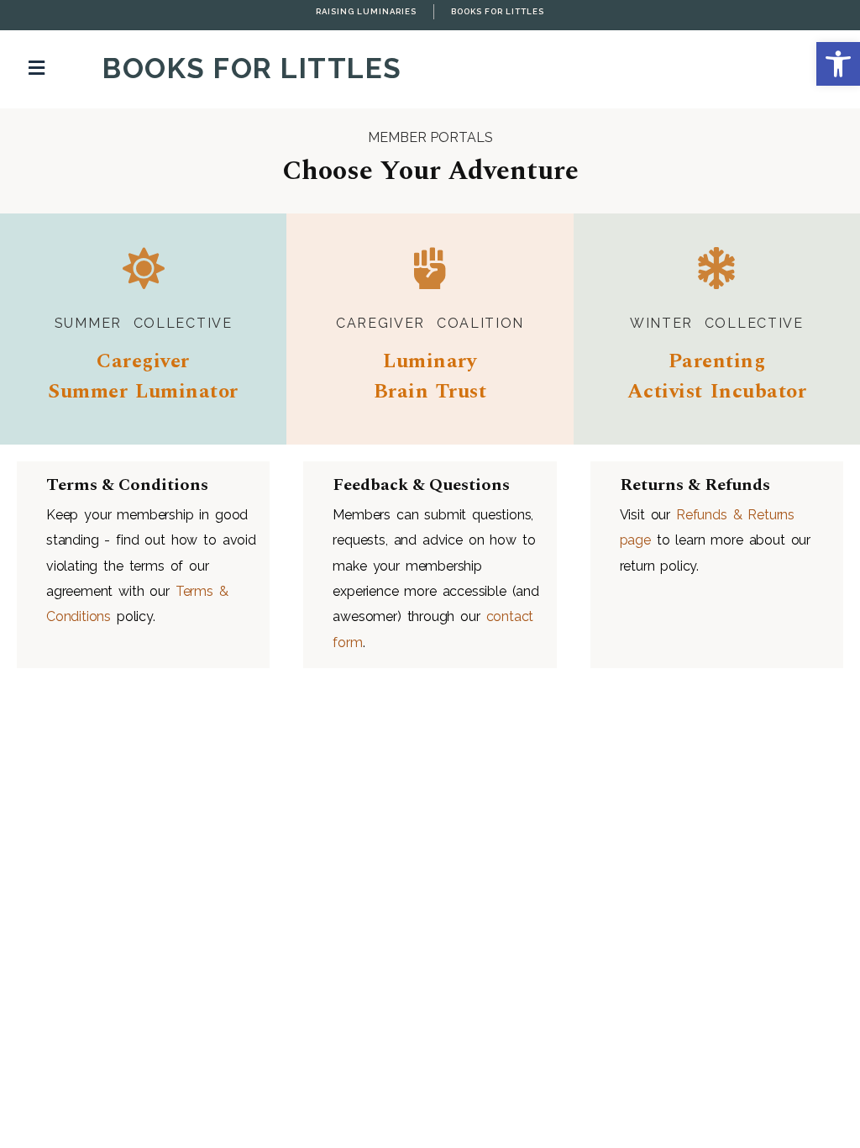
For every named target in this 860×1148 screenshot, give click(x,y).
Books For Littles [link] (497, 11)
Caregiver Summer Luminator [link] (143, 376)
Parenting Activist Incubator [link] (716, 376)
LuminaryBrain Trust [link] (430, 376)
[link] (838, 64)
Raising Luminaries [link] (366, 11)
